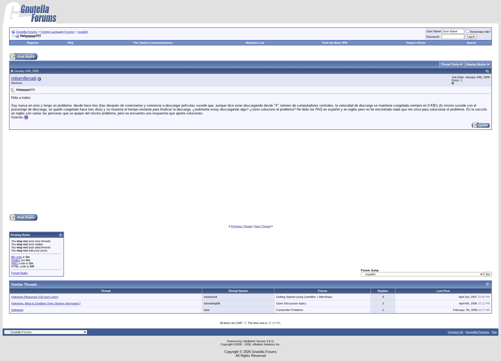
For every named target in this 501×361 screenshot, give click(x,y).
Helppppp (17, 309)
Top (494, 332)
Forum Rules (19, 272)
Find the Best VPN (334, 42)
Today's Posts (415, 42)
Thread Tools (450, 64)
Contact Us (455, 332)
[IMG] (14, 263)
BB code (16, 257)
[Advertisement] (250, 171)
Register (33, 42)
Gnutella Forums (26, 31)
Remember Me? (480, 31)
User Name (433, 31)
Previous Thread (241, 226)
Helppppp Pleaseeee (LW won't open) (34, 296)
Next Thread (262, 226)
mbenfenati (23, 78)
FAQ (71, 42)
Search (471, 42)
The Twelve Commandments (152, 42)
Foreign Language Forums (57, 31)
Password (432, 36)
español (83, 31)
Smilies (15, 260)
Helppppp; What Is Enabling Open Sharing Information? (46, 303)
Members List (255, 42)
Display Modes (476, 64)
